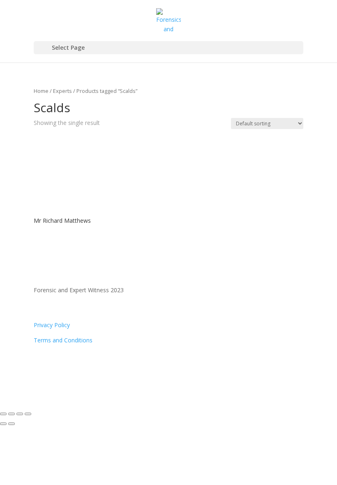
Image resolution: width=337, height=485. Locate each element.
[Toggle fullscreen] (11, 414)
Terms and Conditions (63, 340)
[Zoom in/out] (3, 414)
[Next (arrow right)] (11, 424)
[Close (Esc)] (28, 414)
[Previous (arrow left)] (3, 424)
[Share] (19, 414)
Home (41, 91)
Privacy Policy (52, 325)
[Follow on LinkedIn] (56, 364)
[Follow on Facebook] (40, 364)
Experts (62, 91)
